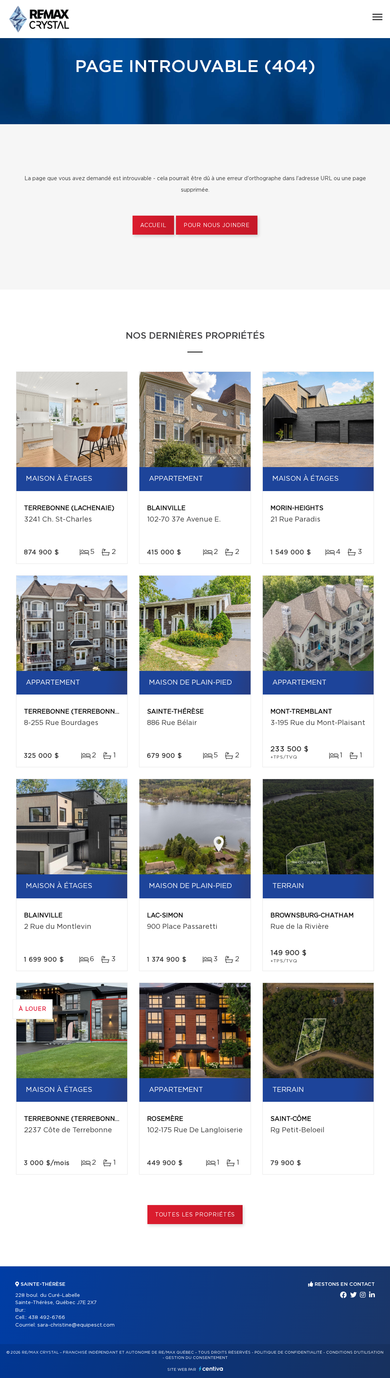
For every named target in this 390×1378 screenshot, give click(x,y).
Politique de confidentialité (288, 1352)
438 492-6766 (46, 1317)
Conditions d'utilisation (355, 1352)
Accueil (153, 225)
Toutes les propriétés (195, 1215)
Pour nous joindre (217, 225)
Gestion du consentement (196, 1358)
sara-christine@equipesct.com (76, 1325)
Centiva (211, 1368)
